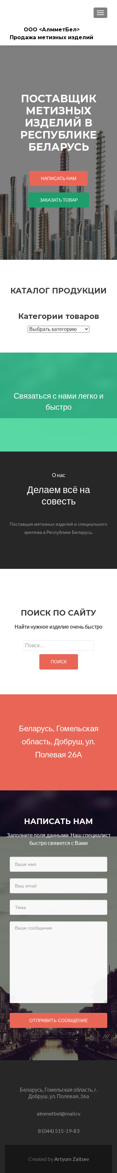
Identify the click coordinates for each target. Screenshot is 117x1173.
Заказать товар (59, 200)
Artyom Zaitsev (71, 1159)
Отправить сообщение (58, 1020)
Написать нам (58, 178)
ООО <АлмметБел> (52, 29)
